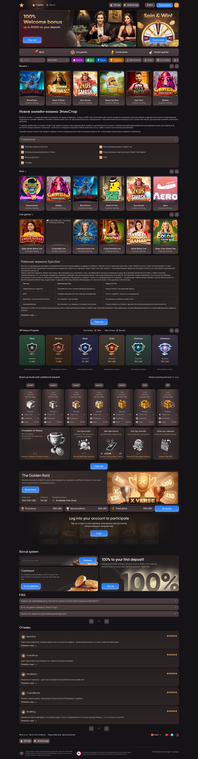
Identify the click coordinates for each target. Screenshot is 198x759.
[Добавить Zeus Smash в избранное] (94, 74)
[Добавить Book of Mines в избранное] (67, 74)
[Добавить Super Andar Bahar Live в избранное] (41, 222)
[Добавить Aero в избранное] (174, 179)
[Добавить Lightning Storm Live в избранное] (94, 222)
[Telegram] (172, 735)
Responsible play (54, 735)
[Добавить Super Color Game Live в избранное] (174, 222)
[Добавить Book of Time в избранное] (121, 179)
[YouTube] (166, 735)
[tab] (39, 52)
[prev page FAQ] (91, 621)
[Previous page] (91, 728)
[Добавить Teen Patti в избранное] (148, 74)
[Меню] (176, 5)
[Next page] (106, 728)
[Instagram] (177, 735)
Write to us (23, 735)
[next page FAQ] (106, 621)
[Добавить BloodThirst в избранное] (41, 74)
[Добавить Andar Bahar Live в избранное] (148, 222)
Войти (150, 5)
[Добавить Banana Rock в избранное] (41, 179)
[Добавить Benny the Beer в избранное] (121, 74)
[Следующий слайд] (177, 66)
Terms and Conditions (37, 735)
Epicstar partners (68, 735)
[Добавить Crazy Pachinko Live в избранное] (121, 222)
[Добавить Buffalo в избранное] (174, 74)
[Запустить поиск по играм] (22, 60)
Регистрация (164, 5)
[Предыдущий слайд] (172, 66)
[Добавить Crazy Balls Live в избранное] (67, 222)
